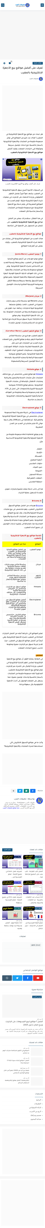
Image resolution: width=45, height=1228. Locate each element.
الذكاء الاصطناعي (35, 1107)
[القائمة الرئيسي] (42, 5)
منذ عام (39, 869)
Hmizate (39, 374)
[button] (32, 791)
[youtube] (38, 978)
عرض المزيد (7, 850)
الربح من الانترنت (35, 1111)
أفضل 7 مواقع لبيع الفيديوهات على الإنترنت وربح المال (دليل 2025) (24, 1023)
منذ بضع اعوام (24, 1068)
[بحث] (2, 5)
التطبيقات (37, 1104)
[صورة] (37, 1051)
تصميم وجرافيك (35, 1115)
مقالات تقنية (37, 63)
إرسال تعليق (35, 945)
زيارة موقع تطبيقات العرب (11, 808)
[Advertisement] (22, 35)
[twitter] (17, 978)
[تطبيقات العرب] (22, 5)
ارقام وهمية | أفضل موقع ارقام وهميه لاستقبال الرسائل (17, 1082)
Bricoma (39, 506)
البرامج (38, 1100)
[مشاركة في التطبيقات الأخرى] (13, 791)
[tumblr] (7, 978)
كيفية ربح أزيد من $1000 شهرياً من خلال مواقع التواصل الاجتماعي (16, 1072)
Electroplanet (37, 413)
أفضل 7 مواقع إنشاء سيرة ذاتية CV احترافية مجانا (18, 1062)
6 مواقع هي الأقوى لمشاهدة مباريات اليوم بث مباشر (16, 1052)
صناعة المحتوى (35, 1119)
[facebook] (28, 978)
